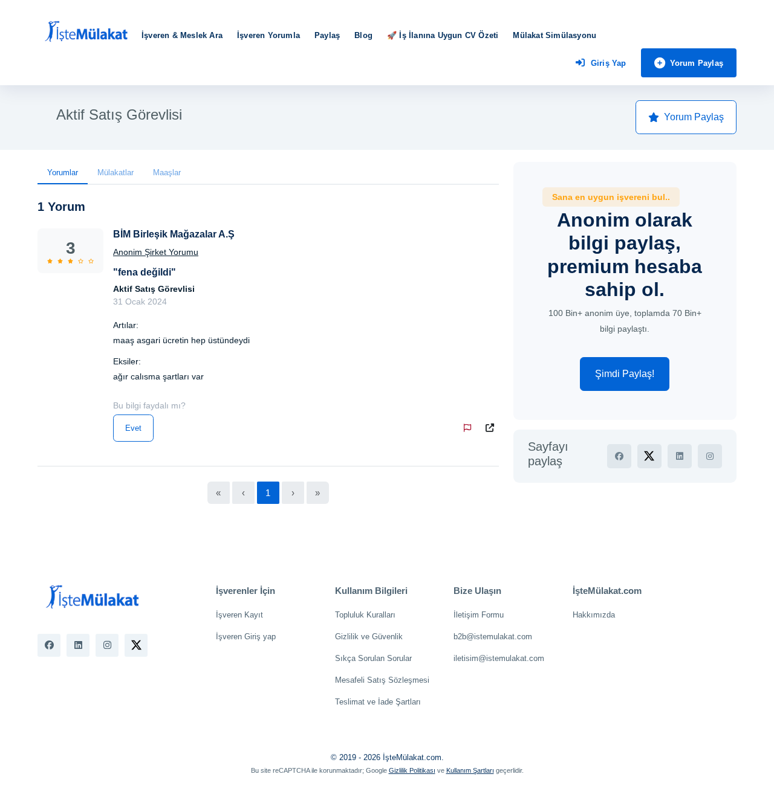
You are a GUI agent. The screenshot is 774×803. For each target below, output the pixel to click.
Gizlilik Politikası (412, 770)
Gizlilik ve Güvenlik (369, 636)
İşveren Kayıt (239, 614)
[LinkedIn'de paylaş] (680, 456)
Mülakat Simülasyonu (554, 35)
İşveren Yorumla (268, 35)
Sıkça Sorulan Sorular (373, 658)
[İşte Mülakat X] (136, 645)
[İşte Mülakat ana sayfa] (85, 32)
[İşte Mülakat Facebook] (48, 645)
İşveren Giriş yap (246, 636)
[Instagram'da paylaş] (710, 456)
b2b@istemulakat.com (493, 636)
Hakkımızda (594, 614)
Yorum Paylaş (696, 63)
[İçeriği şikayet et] (470, 428)
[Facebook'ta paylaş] (619, 456)
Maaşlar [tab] (167, 172)
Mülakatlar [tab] (115, 172)
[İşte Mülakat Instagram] (107, 645)
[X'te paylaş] (649, 456)
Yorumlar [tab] (62, 172)
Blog (363, 35)
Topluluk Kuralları (365, 614)
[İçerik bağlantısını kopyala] (492, 428)
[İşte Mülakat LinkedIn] (78, 645)
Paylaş (327, 35)
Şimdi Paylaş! (624, 374)
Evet (133, 428)
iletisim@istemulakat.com (499, 658)
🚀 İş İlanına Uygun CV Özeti (442, 35)
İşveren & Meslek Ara (182, 35)
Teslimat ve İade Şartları (378, 701)
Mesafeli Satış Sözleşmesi (382, 680)
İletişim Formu (479, 614)
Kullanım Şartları (470, 770)
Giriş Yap (608, 63)
